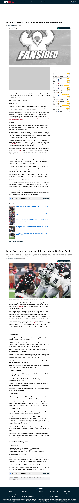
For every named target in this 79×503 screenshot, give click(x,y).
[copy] (16, 28)
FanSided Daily (12, 494)
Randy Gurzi (11, 25)
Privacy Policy (42, 494)
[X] (71, 1)
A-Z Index (41, 496)
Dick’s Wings (19, 150)
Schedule (25, 1)
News (16, 1)
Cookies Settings (54, 496)
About (10, 491)
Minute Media (8, 499)
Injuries (41, 1)
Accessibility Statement (28, 496)
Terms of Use (53, 494)
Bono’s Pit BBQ (12, 144)
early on (35, 322)
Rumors (20, 1)
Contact (41, 491)
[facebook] (68, 1)
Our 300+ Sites (54, 491)
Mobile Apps (67, 491)
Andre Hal (31, 118)
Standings (31, 1)
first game (22, 313)
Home (10, 241)
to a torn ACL (19, 306)
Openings (24, 491)
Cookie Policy (67, 494)
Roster (36, 1)
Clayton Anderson (12, 258)
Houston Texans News (18, 241)
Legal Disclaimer (13, 496)
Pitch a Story (25, 494)
